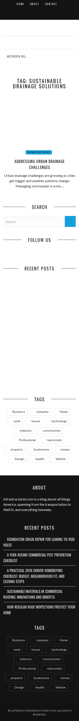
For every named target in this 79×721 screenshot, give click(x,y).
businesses (41, 449)
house (36, 421)
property (17, 449)
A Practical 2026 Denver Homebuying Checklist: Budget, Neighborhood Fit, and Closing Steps (21, 345)
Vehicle (61, 459)
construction (52, 430)
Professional (27, 440)
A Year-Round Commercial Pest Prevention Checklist (57, 307)
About (34, 4)
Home (20, 4)
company (42, 411)
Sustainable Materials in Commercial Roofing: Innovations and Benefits (57, 345)
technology (59, 421)
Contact (51, 4)
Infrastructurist (38, 152)
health (40, 459)
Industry (26, 430)
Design (19, 459)
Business (19, 411)
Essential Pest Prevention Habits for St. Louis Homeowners (57, 380)
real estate (54, 440)
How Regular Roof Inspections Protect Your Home (21, 377)
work (17, 421)
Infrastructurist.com (18, 499)
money (65, 449)
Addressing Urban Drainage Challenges (39, 164)
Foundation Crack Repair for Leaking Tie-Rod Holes (21, 305)
